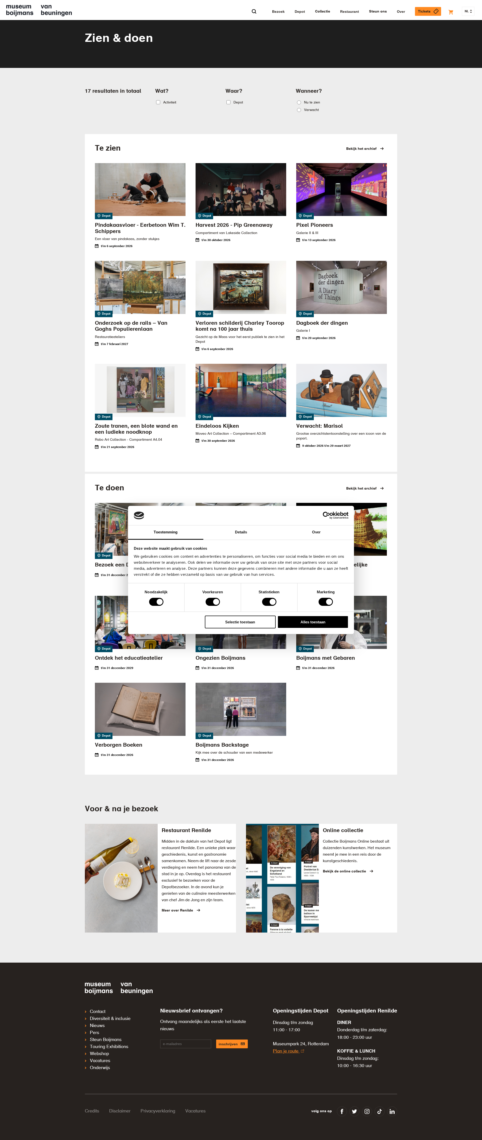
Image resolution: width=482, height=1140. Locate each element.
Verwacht (311, 110)
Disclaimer (120, 1111)
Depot (238, 102)
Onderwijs (100, 1068)
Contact (97, 1011)
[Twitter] (354, 1111)
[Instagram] (367, 1111)
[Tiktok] (380, 1111)
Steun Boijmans (106, 1040)
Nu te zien (312, 102)
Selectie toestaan (240, 622)
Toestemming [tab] (165, 532)
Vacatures (100, 1061)
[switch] (213, 602)
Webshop (99, 1054)
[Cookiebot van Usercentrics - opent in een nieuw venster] (326, 515)
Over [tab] (316, 532)
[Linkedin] (392, 1111)
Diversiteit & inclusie (110, 1018)
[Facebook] (342, 1111)
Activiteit (169, 102)
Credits (92, 1111)
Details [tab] (241, 532)
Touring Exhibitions (109, 1047)
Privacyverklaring (158, 1111)
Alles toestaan (312, 622)
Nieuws (97, 1025)
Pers (94, 1033)
